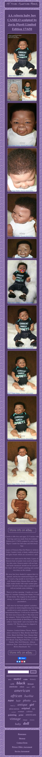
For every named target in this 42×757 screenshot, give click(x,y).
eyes (33, 709)
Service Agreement (22, 751)
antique (22, 704)
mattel (17, 678)
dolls (34, 701)
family (12, 705)
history (33, 679)
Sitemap (22, 738)
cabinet (29, 711)
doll (26, 723)
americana (13, 687)
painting (12, 715)
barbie (28, 695)
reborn (22, 687)
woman (21, 711)
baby (18, 723)
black (21, 683)
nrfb (12, 684)
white (25, 679)
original (26, 708)
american (22, 690)
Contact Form (22, 742)
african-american (14, 709)
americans (31, 714)
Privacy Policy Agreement (22, 747)
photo (26, 700)
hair (18, 700)
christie (32, 720)
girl (32, 704)
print (21, 715)
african (16, 696)
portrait (14, 712)
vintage (15, 719)
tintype (25, 720)
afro (33, 687)
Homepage (22, 734)
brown (31, 684)
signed (28, 687)
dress (9, 679)
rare (11, 700)
